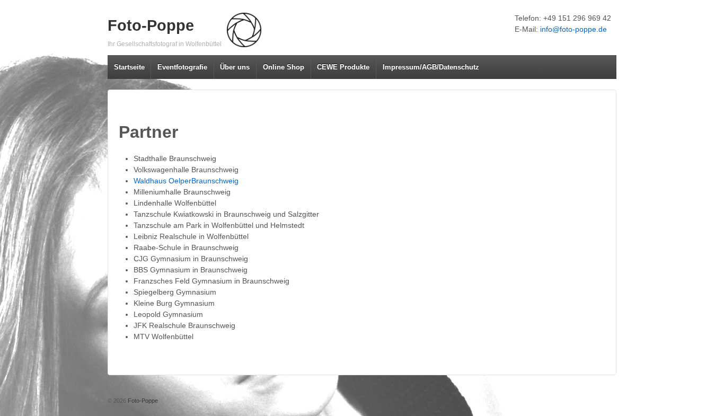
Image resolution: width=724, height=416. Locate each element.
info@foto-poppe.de (573, 29)
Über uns (235, 67)
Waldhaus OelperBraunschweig (186, 180)
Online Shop (283, 67)
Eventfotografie (182, 67)
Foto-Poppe (151, 25)
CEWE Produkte (343, 67)
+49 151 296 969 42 (577, 18)
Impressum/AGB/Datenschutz (431, 67)
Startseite (129, 67)
